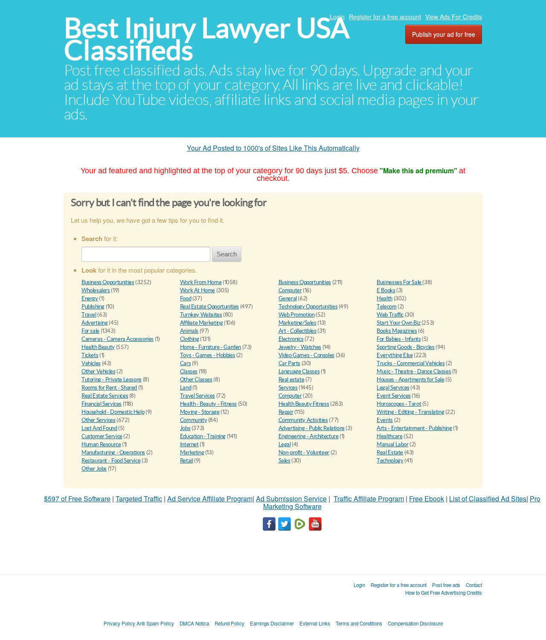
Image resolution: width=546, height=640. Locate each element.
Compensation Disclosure (415, 623)
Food (185, 298)
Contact (474, 585)
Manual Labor (392, 444)
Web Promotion (297, 314)
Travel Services (197, 396)
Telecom (386, 306)
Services (288, 387)
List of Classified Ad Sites (487, 498)
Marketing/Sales (298, 323)
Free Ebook (426, 498)
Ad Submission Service (291, 498)
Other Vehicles (98, 371)
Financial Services (101, 404)
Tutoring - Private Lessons (111, 379)
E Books (386, 290)
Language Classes (299, 371)
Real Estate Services (104, 396)
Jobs (185, 428)
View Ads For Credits (453, 16)
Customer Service (101, 436)
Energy (89, 298)
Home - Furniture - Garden (210, 347)
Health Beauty (98, 347)
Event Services (394, 396)
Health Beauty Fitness (304, 404)
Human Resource (101, 444)
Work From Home (201, 282)
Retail (186, 460)
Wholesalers (95, 290)
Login (337, 16)
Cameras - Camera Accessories (117, 339)
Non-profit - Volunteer (304, 452)
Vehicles (91, 363)
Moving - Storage (200, 412)
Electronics (291, 339)
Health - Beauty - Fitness (208, 404)
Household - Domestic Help (112, 412)
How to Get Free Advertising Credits (443, 592)
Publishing (93, 306)
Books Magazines (397, 331)
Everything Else (394, 355)
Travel (88, 314)
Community (193, 420)
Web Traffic (390, 314)
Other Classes (196, 379)
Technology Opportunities (308, 306)
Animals (189, 331)
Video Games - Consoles (306, 355)
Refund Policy (229, 623)
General (288, 298)
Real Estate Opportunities (209, 306)
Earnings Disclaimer (272, 623)
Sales (284, 460)
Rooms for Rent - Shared (109, 387)
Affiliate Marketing (201, 323)
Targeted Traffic (139, 498)
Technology (390, 460)
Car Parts (290, 363)
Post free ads (446, 585)
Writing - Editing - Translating (410, 412)
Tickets (89, 355)
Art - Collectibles (298, 331)
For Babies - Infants (399, 339)
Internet (189, 444)
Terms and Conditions (359, 623)
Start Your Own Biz (398, 323)
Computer (290, 290)
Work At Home (197, 290)
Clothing (189, 339)
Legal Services (393, 387)
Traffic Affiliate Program (369, 498)
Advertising (94, 323)
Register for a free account (385, 16)
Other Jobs (94, 468)
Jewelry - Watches (300, 347)
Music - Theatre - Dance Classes (414, 371)
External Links (314, 623)
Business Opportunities (107, 282)
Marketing (192, 452)
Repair (286, 412)
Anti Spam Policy (155, 623)
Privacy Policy (119, 623)
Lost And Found (99, 428)
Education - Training (203, 436)
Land (185, 387)
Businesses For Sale (399, 282)
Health (384, 298)
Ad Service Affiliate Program (210, 498)
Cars (185, 363)
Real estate (292, 379)
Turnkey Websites (201, 314)
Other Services (98, 420)
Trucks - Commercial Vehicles (410, 363)
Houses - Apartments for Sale (410, 379)
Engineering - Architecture (309, 436)
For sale (90, 331)
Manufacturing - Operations (113, 452)
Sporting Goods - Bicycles (405, 347)
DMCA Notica (194, 623)
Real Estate (390, 452)
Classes (188, 371)
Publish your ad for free (443, 34)
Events (385, 420)
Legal (285, 444)
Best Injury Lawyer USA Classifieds (206, 39)
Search (227, 254)
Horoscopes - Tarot (399, 404)
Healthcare (389, 436)
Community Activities (303, 420)
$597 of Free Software (77, 498)
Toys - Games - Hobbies (207, 355)
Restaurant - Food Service (110, 460)
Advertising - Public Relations (312, 428)
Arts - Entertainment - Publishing (414, 428)
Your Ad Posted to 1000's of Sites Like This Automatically (273, 148)
